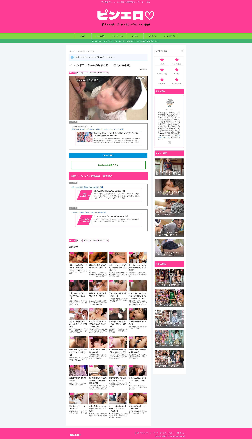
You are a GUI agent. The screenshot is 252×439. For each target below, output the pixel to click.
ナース (80, 72)
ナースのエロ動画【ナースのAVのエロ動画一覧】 (89, 212)
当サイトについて (142, 433)
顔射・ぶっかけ (104, 72)
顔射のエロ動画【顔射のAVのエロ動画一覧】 (88, 187)
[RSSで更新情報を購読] (169, 142)
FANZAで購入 (108, 155)
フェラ (87, 72)
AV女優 (73, 72)
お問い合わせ (180, 433)
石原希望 (94, 72)
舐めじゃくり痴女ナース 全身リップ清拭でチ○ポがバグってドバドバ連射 (97, 129)
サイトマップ (154, 433)
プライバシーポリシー (167, 433)
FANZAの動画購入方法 (108, 165)
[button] (182, 51)
